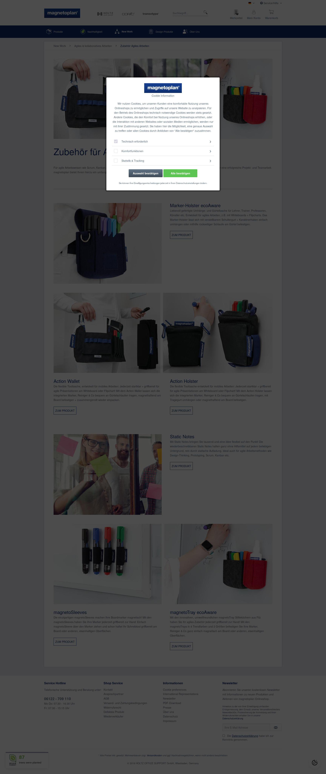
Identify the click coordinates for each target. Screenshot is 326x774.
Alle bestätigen (180, 173)
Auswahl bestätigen (145, 173)
